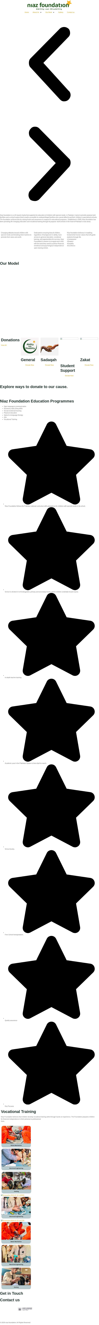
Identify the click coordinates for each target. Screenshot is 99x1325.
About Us (36, 12)
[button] (49, 64)
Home (27, 12)
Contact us (70, 12)
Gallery (60, 12)
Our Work (48, 12)
